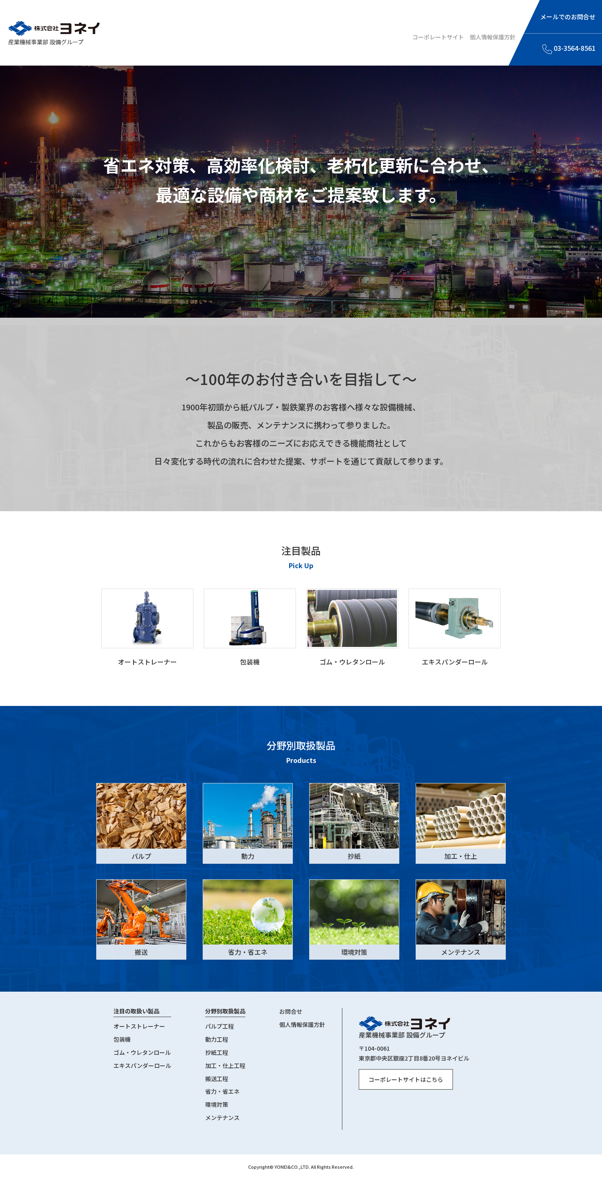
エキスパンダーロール (142, 1066)
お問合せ (290, 1011)
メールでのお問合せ (567, 17)
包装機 (122, 1039)
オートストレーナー (139, 1026)
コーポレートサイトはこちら (406, 1079)
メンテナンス (222, 1118)
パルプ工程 (219, 1026)
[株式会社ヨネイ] (54, 28)
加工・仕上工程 (225, 1066)
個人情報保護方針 (493, 37)
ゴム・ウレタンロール (142, 1052)
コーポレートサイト (438, 37)
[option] (147, 626)
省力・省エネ (222, 1091)
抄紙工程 (216, 1052)
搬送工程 (216, 1079)
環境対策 (216, 1104)
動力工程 (216, 1039)
